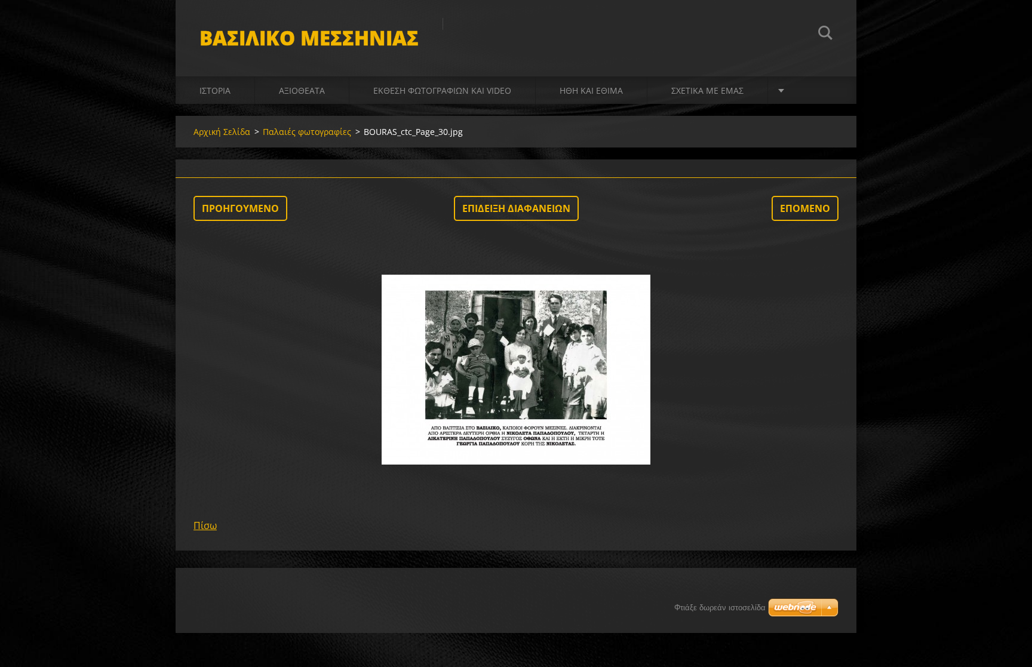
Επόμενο (805, 208)
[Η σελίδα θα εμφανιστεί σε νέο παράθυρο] (516, 369)
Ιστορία (215, 90)
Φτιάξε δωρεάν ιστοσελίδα (720, 607)
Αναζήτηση (825, 34)
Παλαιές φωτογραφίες (307, 131)
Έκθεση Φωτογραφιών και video (442, 90)
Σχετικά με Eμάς (707, 90)
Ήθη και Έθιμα (591, 90)
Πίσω (205, 525)
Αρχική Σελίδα (222, 131)
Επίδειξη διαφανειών (516, 208)
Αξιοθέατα (302, 90)
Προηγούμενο (240, 208)
